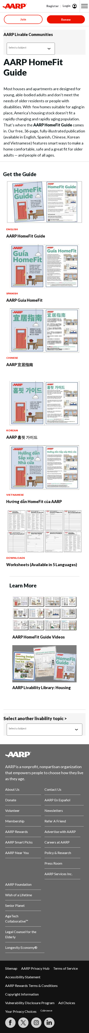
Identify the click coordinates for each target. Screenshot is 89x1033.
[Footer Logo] (44, 754)
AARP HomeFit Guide (25, 236)
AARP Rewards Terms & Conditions (31, 985)
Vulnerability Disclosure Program (29, 1003)
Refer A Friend (55, 821)
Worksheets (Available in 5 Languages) (41, 564)
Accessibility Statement (22, 977)
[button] (84, 6)
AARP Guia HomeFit (24, 300)
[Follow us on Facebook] (10, 1022)
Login (66, 6)
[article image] (44, 223)
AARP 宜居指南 (19, 364)
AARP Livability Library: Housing (41, 687)
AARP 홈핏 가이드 (22, 437)
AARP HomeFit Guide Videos (38, 637)
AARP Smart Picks (19, 842)
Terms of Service (65, 968)
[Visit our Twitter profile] (23, 1022)
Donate (10, 800)
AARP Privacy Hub (35, 968)
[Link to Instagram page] (36, 1022)
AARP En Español (57, 800)
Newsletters (53, 810)
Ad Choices (66, 1003)
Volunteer (12, 810)
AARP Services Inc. (58, 874)
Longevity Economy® (21, 947)
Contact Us (52, 789)
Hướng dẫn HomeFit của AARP (34, 501)
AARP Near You (17, 853)
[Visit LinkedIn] (49, 1022)
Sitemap (11, 968)
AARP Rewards (16, 832)
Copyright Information (22, 994)
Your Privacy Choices (21, 1011)
